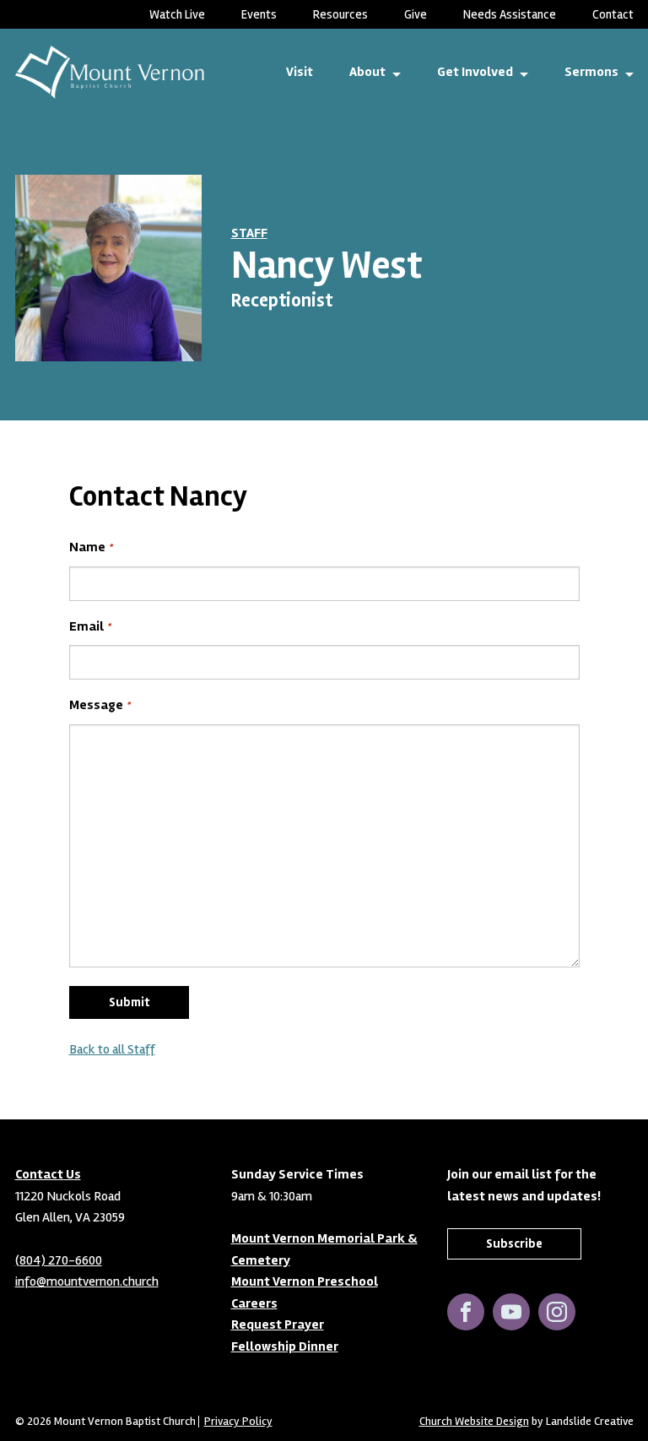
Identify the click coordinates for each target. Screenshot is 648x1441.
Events (259, 14)
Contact (613, 14)
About (367, 71)
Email (90, 626)
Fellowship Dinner (284, 1346)
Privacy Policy (238, 1421)
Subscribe (514, 1243)
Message (99, 704)
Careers (254, 1303)
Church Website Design (474, 1421)
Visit (299, 71)
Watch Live (177, 14)
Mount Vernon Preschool (304, 1281)
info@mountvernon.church (87, 1281)
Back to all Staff (112, 1049)
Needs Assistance (509, 14)
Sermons (591, 71)
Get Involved (475, 71)
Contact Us (48, 1174)
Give (415, 14)
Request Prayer (277, 1324)
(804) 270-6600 (58, 1260)
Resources (340, 14)
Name (90, 547)
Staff (249, 233)
